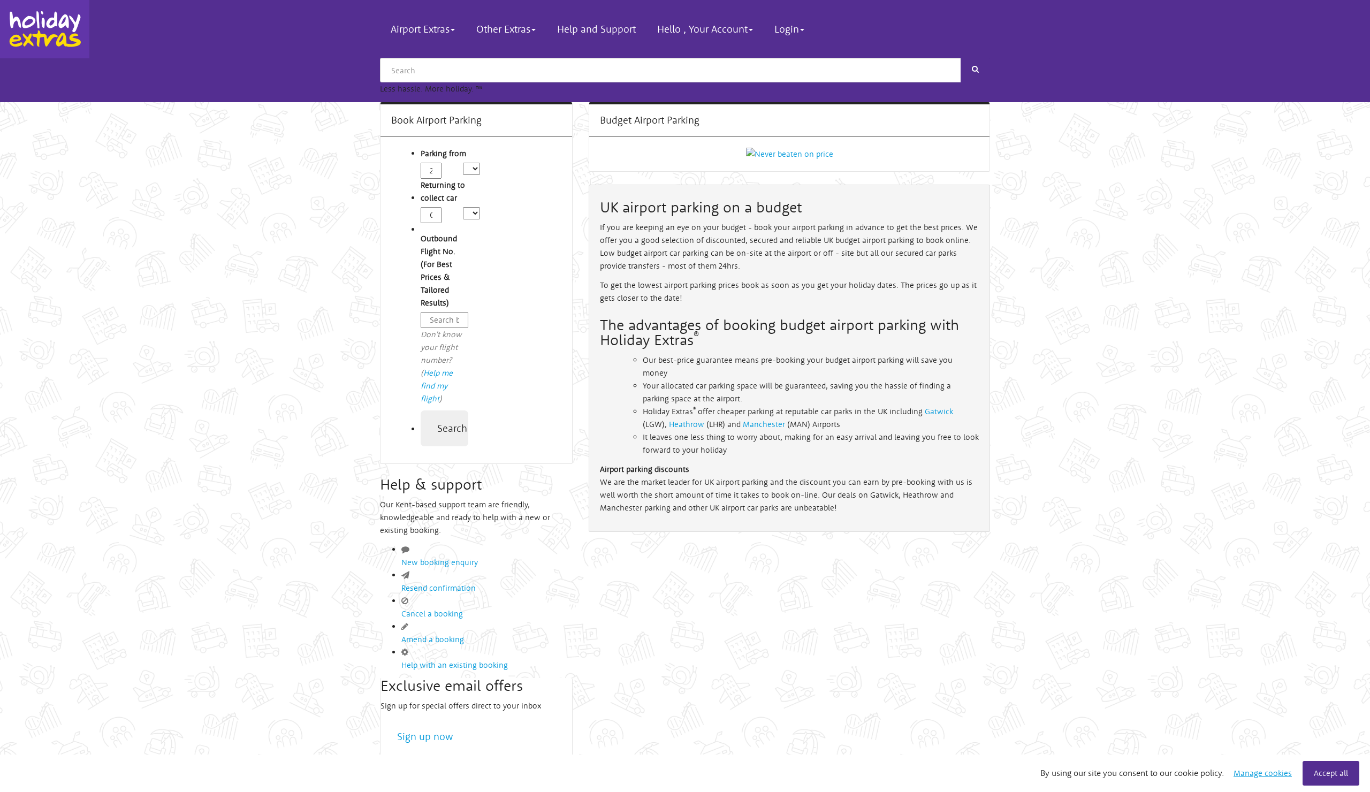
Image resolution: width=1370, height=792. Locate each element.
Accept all (1331, 773)
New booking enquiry (439, 562)
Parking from (443, 153)
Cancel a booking (432, 613)
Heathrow (687, 424)
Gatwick (939, 411)
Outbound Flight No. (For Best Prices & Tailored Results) (439, 270)
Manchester (764, 424)
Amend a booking (432, 639)
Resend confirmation (438, 588)
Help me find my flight (437, 385)
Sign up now (425, 736)
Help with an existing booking (454, 665)
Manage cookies (1263, 773)
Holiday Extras (44, 29)
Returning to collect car (443, 191)
